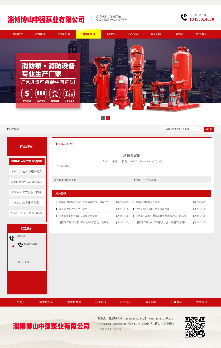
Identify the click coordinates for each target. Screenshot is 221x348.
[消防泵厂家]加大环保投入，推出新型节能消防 (161, 222)
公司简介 (40, 34)
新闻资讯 (111, 34)
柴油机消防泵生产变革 (148, 202)
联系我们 (201, 34)
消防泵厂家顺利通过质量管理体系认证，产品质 (161, 215)
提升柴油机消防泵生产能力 (73, 209)
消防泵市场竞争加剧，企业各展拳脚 (78, 215)
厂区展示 (178, 34)
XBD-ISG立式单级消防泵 (26, 171)
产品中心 (27, 146)
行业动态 (134, 34)
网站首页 (17, 34)
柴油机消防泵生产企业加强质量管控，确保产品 (84, 202)
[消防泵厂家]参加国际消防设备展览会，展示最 (84, 222)
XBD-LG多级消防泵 (27, 202)
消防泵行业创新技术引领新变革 (152, 209)
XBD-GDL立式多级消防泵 (27, 212)
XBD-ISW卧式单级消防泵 (27, 161)
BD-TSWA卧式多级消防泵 (27, 181)
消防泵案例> (66, 143)
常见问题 (156, 34)
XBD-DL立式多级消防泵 (27, 192)
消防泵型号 (63, 34)
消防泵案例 (88, 34)
